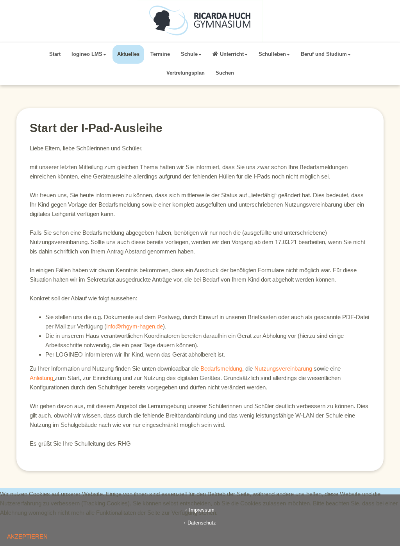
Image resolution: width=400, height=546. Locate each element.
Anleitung (41, 378)
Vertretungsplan (185, 73)
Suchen (225, 73)
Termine (160, 54)
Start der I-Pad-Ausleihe (96, 127)
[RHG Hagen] (200, 21)
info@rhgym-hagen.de (134, 326)
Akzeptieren (27, 536)
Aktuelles (128, 54)
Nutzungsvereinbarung (283, 368)
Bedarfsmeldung (221, 368)
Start (55, 54)
